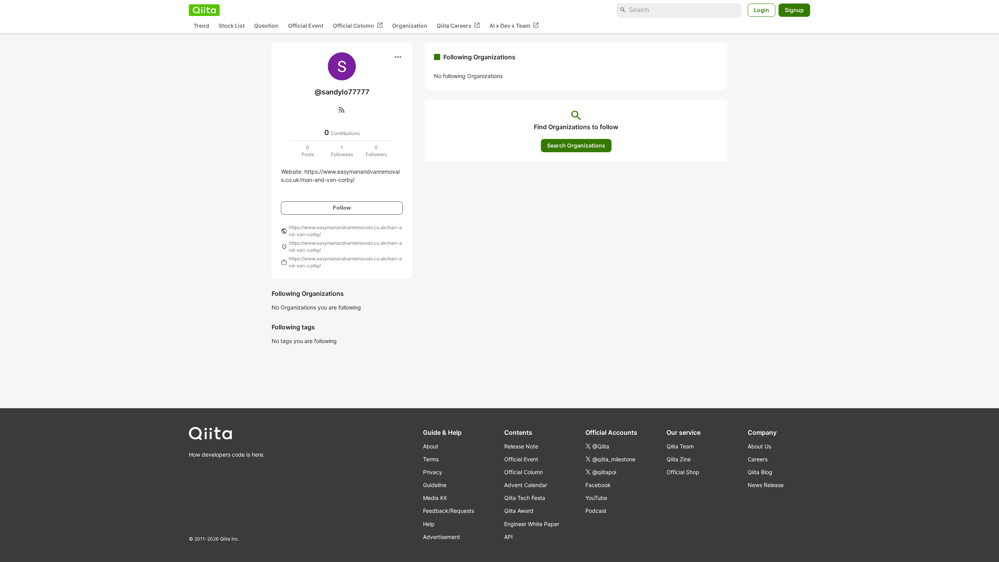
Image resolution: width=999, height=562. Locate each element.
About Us (759, 446)
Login (761, 10)
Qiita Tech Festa (524, 497)
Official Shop (683, 472)
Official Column (358, 25)
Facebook (598, 485)
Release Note (521, 446)
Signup (794, 10)
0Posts (308, 150)
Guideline (434, 485)
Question (266, 25)
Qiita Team (680, 446)
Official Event (306, 25)
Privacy (432, 472)
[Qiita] (204, 10)
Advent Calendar (525, 485)
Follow (342, 208)
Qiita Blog (760, 472)
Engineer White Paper (531, 524)
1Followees (342, 150)
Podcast (595, 510)
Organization (409, 25)
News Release (766, 485)
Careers (758, 459)
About (430, 446)
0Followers (376, 150)
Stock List (232, 25)
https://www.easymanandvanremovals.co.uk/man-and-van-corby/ (345, 230)
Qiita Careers (458, 25)
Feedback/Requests (448, 510)
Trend (201, 25)
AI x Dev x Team (514, 25)
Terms (431, 459)
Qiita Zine (679, 459)
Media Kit (435, 497)
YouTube (596, 497)
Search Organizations (576, 145)
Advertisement (441, 537)
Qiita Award (518, 510)
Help (429, 524)
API (508, 537)
